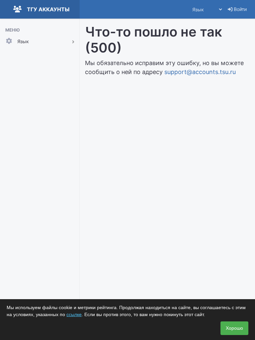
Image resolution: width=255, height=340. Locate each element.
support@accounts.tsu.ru (200, 71)
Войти (239, 9)
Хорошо (234, 328)
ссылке (74, 314)
